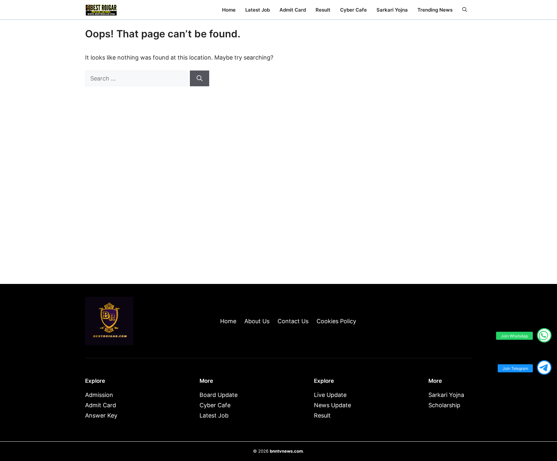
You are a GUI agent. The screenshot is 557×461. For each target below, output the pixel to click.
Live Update (330, 394)
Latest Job (257, 10)
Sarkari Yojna (392, 10)
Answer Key (101, 415)
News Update (332, 405)
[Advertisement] (417, 168)
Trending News (435, 10)
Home (229, 10)
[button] (464, 10)
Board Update (219, 394)
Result (323, 10)
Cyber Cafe (353, 10)
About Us (256, 321)
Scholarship (444, 405)
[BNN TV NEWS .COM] (101, 9)
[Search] (199, 78)
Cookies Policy (336, 321)
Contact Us (293, 321)
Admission (99, 394)
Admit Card (292, 10)
